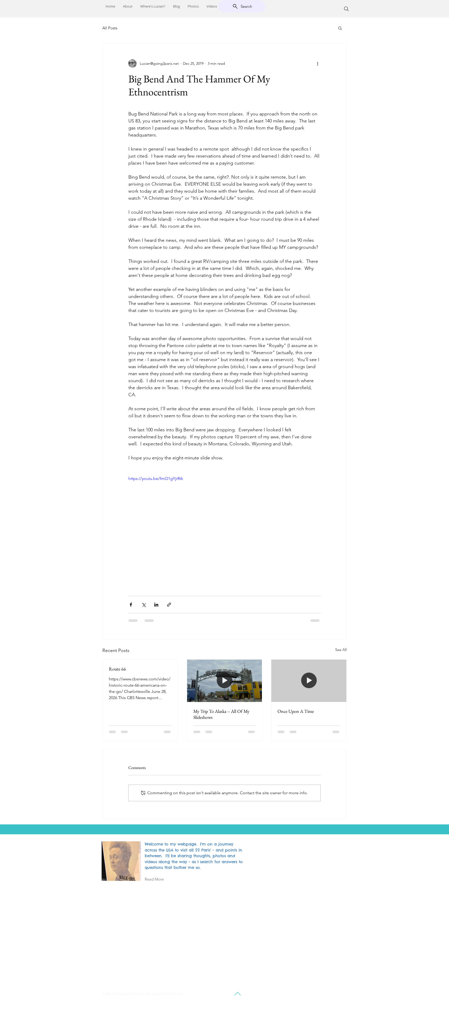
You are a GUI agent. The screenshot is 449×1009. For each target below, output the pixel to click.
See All (341, 649)
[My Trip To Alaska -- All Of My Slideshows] (224, 681)
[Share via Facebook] (130, 604)
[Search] (346, 8)
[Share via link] (169, 604)
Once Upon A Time (296, 711)
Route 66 (117, 669)
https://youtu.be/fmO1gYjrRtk (155, 478)
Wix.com (176, 994)
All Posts (109, 27)
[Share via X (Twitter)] (143, 604)
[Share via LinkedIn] (156, 604)
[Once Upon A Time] (308, 681)
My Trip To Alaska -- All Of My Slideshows (221, 714)
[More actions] (317, 63)
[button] (340, 28)
